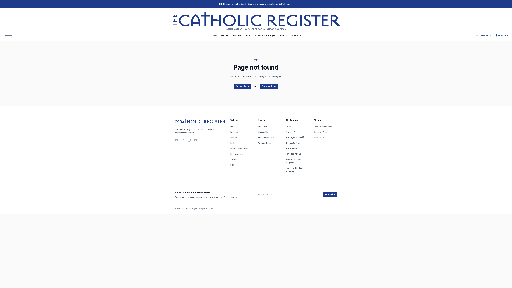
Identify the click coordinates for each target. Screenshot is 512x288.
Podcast (283, 35)
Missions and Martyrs (265, 35)
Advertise (296, 35)
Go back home (242, 86)
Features (237, 35)
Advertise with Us (293, 154)
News (214, 35)
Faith (248, 35)
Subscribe (503, 35)
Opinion (225, 35)
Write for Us (319, 138)
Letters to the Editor (239, 148)
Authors (233, 159)
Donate (487, 35)
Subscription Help (266, 138)
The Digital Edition (294, 137)
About (288, 127)
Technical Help (264, 143)
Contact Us (263, 132)
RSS (232, 165)
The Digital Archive (294, 143)
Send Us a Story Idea (323, 127)
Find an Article (236, 154)
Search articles (269, 86)
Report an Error (320, 132)
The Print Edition (293, 148)
